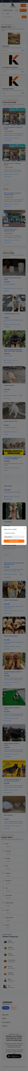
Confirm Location (14, 541)
